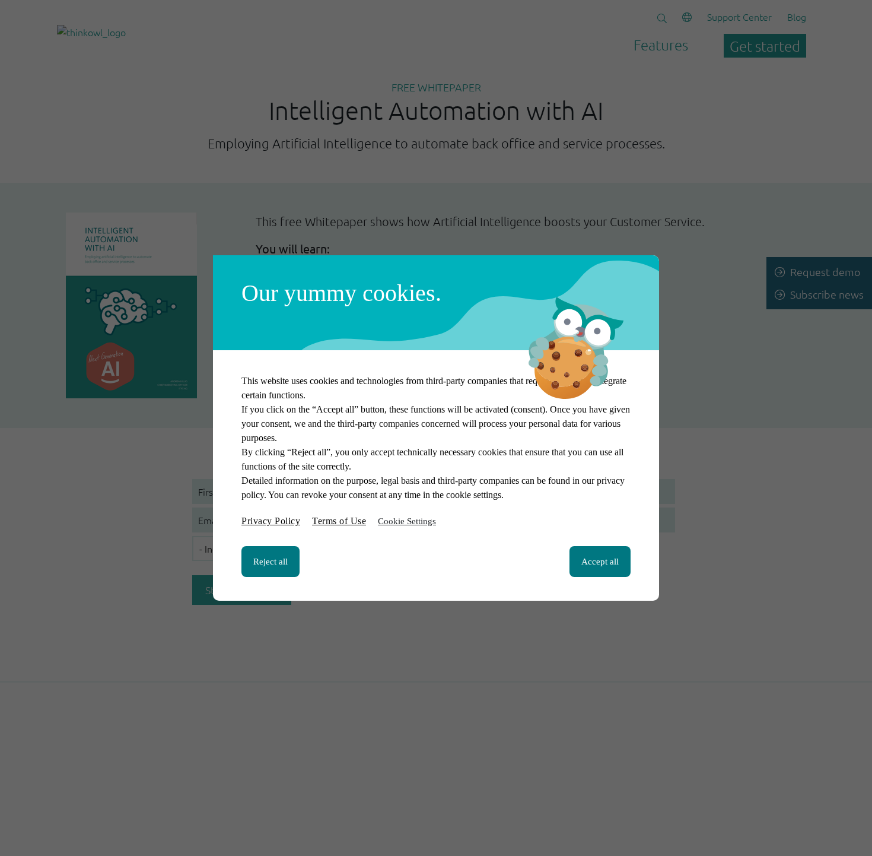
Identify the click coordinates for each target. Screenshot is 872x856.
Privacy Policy (270, 521)
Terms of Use (339, 521)
